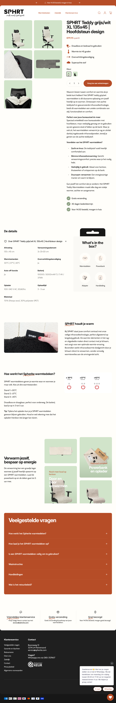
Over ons (7, 656)
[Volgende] (79, 2)
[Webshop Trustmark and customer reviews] (35, 664)
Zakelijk (7, 659)
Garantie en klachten (12, 649)
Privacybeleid (9, 667)
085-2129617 (49, 657)
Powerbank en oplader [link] (98, 469)
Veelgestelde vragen (11, 645)
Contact (7, 663)
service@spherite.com (20, 622)
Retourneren (9, 652)
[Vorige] (36, 2)
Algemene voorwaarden (13, 670)
